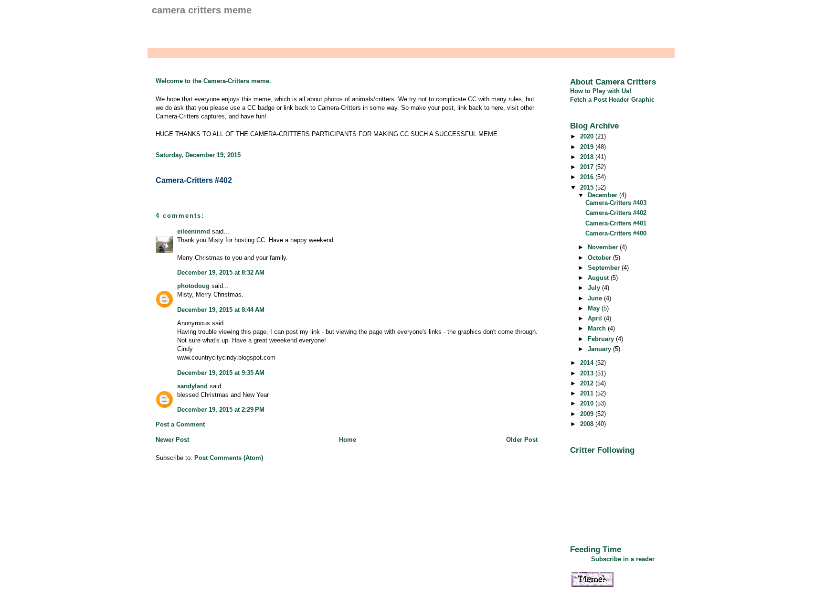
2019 (587, 146)
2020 (587, 136)
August (599, 277)
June (596, 298)
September (605, 267)
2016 (587, 177)
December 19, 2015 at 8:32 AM (220, 272)
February (602, 338)
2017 (587, 167)
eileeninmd (193, 231)
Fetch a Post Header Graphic (612, 99)
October (600, 257)
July (595, 287)
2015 (587, 187)
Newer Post (172, 439)
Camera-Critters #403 (615, 202)
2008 (587, 423)
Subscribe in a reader (623, 559)
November (604, 247)
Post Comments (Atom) (228, 457)
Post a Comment (180, 424)
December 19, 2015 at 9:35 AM (220, 372)
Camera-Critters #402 (194, 180)
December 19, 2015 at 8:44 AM (220, 309)
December (603, 195)
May (595, 308)
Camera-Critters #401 (615, 223)
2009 (587, 413)
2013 (587, 373)
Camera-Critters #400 (615, 233)
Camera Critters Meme (202, 10)
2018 (587, 156)
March (598, 328)
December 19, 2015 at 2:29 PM (220, 409)
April (596, 318)
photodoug (193, 285)
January (600, 348)
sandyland (192, 386)
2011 (587, 393)
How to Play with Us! (600, 91)
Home (347, 439)
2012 (587, 383)
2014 (587, 362)
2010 (587, 403)
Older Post (522, 439)
